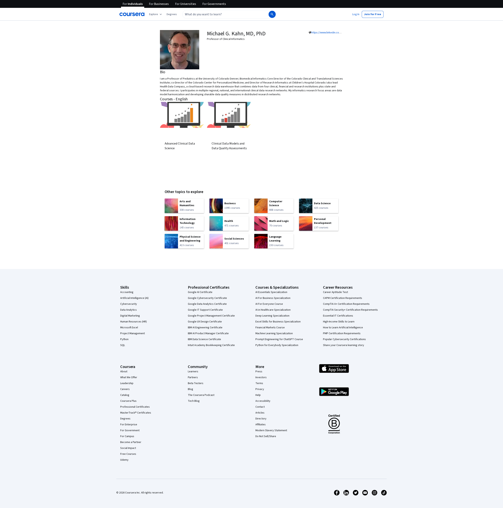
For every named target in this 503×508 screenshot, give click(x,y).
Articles (259, 413)
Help (258, 395)
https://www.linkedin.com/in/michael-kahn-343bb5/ (341, 33)
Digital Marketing (130, 316)
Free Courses (128, 454)
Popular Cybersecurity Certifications (344, 339)
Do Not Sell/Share (265, 436)
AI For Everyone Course (269, 304)
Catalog (124, 395)
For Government (130, 430)
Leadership (126, 383)
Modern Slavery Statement (271, 430)
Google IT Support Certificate (205, 310)
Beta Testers (195, 383)
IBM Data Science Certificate (204, 339)
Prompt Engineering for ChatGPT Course (279, 339)
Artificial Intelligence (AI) (134, 298)
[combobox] (221, 14)
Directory (260, 419)
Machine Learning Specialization (274, 333)
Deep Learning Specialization (272, 316)
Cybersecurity (128, 304)
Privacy (259, 389)
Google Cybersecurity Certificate (207, 298)
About (123, 371)
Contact (260, 407)
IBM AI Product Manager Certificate (208, 333)
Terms (259, 383)
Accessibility (262, 401)
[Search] (272, 14)
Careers (125, 389)
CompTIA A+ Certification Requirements (346, 304)
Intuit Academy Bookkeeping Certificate (211, 345)
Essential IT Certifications (338, 316)
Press (258, 371)
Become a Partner (130, 442)
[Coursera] (131, 14)
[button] (171, 14)
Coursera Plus (128, 401)
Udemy (124, 460)
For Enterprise (128, 425)
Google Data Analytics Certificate (207, 304)
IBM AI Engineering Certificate (205, 328)
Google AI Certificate (200, 292)
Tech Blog (194, 401)
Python (124, 339)
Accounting (126, 292)
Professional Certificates (135, 407)
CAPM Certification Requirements (342, 298)
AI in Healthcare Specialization (273, 310)
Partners (193, 377)
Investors (261, 377)
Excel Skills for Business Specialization (278, 322)
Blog (190, 389)
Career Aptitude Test (335, 292)
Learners (193, 371)
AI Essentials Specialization (271, 292)
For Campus (127, 436)
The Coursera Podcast (201, 395)
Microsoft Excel (129, 328)
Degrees (125, 419)
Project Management (132, 333)
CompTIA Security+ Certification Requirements (350, 310)
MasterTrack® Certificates (135, 413)
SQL (122, 345)
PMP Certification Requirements (342, 333)
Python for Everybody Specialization (276, 345)
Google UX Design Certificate (205, 322)
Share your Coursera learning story (343, 345)
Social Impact (128, 448)
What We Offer (128, 377)
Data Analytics (128, 310)
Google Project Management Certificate (211, 316)
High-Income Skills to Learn (338, 322)
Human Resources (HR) (133, 322)
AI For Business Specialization (272, 298)
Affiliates (260, 425)
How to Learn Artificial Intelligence (343, 328)
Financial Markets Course (270, 328)
